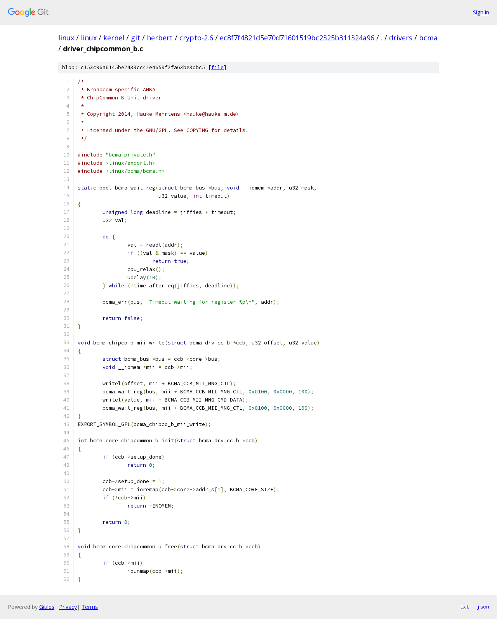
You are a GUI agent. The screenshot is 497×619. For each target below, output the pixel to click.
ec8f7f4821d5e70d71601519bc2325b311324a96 (297, 37)
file (217, 67)
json (483, 606)
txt (464, 606)
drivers (400, 37)
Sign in (481, 12)
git (135, 37)
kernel (113, 37)
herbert (160, 37)
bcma (428, 37)
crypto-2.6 (196, 37)
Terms (90, 606)
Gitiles (46, 606)
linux (66, 37)
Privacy (68, 606)
